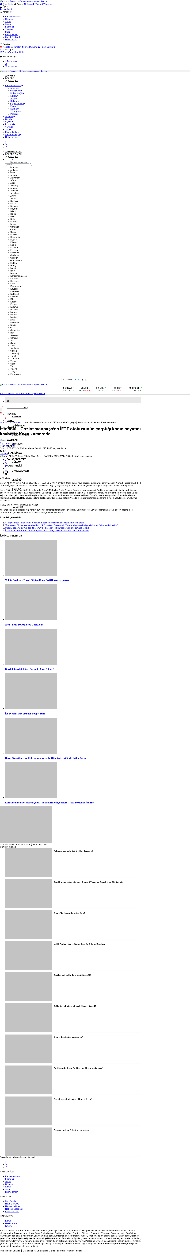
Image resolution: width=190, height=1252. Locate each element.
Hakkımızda (11, 1223)
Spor (7, 32)
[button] (8, 401)
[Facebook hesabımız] (5, 142)
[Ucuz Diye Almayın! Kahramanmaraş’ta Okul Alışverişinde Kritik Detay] (73, 736)
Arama (19, 4)
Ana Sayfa (7, 4)
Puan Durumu (47, 47)
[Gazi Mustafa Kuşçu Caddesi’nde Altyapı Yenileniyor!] (28, 1093)
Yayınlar (9, 29)
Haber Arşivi (11, 39)
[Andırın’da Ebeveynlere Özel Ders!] (28, 938)
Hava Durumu (30, 47)
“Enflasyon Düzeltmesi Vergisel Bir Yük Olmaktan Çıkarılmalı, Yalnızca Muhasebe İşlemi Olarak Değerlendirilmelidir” (61, 525)
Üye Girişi (7, 9)
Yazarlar (48, 4)
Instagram (12, 66)
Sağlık (8, 1186)
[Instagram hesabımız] (6, 147)
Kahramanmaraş (13, 16)
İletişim (8, 1226)
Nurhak (14, 108)
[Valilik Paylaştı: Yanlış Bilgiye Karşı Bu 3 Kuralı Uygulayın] (73, 558)
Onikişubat (15, 90)
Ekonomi (9, 26)
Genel (8, 21)
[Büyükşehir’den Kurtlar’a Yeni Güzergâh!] (28, 1000)
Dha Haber (5, 443)
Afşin (12, 98)
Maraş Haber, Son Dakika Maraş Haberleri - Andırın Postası (52, 1250)
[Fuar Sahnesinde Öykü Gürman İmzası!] (28, 1155)
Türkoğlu (14, 111)
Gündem (9, 19)
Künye (8, 1220)
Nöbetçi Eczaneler (11, 47)
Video (38, 4)
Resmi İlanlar (11, 34)
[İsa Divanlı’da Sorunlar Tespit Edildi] (73, 691)
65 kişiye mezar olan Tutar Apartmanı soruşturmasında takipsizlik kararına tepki (44, 522)
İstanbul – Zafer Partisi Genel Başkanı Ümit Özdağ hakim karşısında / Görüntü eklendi (47, 530)
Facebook (11, 61)
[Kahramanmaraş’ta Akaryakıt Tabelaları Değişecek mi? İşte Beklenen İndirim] (73, 780)
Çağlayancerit (17, 103)
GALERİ (15, 151)
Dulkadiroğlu (16, 93)
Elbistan (14, 96)
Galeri (29, 4)
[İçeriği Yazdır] (6, 473)
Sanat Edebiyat (12, 37)
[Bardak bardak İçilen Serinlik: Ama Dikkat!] (73, 647)
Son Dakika (10, 1201)
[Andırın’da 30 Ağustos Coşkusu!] (73, 602)
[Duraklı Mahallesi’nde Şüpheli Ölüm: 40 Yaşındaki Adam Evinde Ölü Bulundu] (28, 907)
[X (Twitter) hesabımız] (6, 64)
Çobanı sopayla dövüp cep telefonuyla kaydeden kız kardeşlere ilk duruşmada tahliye (47, 528)
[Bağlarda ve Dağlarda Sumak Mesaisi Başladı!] (28, 1031)
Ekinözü (14, 106)
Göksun (14, 101)
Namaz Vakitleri (12, 1206)
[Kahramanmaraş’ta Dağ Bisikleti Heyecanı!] (28, 876)
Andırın (14, 88)
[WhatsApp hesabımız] (86, 379)
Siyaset (8, 24)
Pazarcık (14, 114)
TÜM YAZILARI (7, 445)
